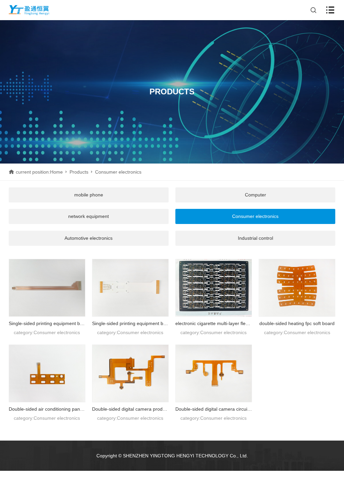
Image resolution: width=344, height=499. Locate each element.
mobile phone (88, 194)
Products (79, 172)
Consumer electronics (255, 216)
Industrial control (255, 238)
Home (56, 172)
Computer (255, 194)
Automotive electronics (88, 238)
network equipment (88, 216)
